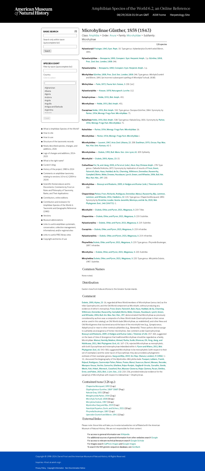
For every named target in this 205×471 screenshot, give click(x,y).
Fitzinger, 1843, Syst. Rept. (106, 49)
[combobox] (60, 78)
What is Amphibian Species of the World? (61, 129)
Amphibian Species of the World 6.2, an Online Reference (141, 9)
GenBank (136, 447)
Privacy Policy (41, 468)
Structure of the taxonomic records (58, 142)
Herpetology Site (180, 15)
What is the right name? (53, 161)
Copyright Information (55, 468)
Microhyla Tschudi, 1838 (96, 399)
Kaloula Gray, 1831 (94, 393)
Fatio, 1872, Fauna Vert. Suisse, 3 (110, 84)
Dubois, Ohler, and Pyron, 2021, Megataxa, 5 (114, 210)
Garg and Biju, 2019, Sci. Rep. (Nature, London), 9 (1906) (137, 356)
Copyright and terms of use (55, 239)
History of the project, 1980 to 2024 (58, 169)
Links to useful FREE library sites (57, 235)
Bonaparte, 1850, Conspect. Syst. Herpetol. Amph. (122, 58)
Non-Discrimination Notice (75, 468)
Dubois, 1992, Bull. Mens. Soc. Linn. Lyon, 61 (117, 152)
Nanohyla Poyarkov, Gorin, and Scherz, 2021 (105, 408)
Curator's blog (49, 165)
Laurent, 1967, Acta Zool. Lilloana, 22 (114, 143)
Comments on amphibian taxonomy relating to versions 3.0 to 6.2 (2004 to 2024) (59, 177)
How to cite (48, 133)
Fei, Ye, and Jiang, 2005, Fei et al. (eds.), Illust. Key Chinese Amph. (123, 165)
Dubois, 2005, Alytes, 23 (105, 159)
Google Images (129, 444)
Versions (47, 216)
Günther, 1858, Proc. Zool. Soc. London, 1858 (113, 75)
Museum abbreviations (53, 220)
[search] (60, 91)
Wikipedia (125, 434)
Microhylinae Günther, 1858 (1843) (116, 31)
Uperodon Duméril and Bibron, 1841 (101, 415)
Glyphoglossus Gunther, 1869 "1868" (102, 390)
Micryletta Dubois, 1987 (96, 402)
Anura (113, 35)
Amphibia (94, 35)
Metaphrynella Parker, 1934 (97, 396)
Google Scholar (137, 441)
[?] (76, 31)
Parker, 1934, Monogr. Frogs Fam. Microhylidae (106, 113)
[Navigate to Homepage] (33, 11)
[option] (61, 88)
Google (154, 438)
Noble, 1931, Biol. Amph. (109, 97)
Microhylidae (134, 35)
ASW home (159, 15)
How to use (48, 137)
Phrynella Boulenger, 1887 (97, 412)
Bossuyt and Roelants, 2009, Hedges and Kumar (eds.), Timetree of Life (130, 184)
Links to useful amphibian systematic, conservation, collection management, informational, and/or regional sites (59, 227)
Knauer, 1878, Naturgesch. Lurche (114, 91)
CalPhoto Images (111, 444)
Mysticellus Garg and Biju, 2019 (99, 405)
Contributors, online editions (55, 198)
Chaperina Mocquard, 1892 (98, 386)
